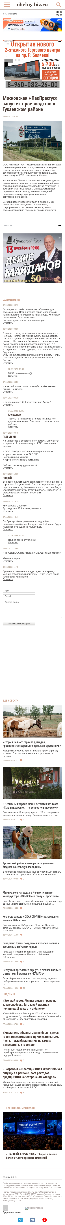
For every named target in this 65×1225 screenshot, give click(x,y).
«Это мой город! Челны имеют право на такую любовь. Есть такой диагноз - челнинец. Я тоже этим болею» (29, 1004)
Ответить (8, 322)
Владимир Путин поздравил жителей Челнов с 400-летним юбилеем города (31, 945)
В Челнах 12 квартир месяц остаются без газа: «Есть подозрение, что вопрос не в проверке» (30, 805)
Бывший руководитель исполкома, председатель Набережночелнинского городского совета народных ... (31, 981)
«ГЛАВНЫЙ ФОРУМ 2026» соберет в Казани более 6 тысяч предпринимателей (31, 1156)
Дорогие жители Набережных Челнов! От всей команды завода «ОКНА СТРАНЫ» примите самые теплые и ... (30, 928)
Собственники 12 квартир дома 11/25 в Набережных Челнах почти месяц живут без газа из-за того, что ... (32, 814)
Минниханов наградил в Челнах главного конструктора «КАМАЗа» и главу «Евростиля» (31, 894)
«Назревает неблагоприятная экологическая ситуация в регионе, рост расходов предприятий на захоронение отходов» (32, 1073)
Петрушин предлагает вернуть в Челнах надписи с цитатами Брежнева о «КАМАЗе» (32, 971)
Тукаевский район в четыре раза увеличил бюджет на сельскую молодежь (28, 865)
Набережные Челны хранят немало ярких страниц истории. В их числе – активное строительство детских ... (30, 753)
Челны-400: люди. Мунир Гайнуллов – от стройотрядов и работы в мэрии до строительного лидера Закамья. (30, 1052)
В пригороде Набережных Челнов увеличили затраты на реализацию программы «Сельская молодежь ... (32, 873)
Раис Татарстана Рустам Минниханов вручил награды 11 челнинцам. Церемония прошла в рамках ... (32, 902)
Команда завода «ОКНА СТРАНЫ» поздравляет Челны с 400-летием (31, 918)
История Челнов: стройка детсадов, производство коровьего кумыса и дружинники (32, 744)
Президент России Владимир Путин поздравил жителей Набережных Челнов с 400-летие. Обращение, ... (28, 954)
